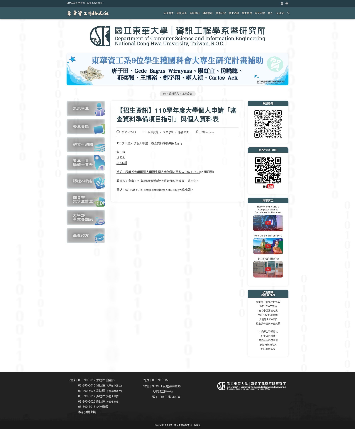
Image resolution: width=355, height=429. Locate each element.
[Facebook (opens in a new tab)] (282, 3)
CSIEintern (207, 132)
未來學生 (168, 132)
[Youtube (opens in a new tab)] (286, 3)
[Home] (164, 93)
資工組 (120, 152)
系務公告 (187, 93)
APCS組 (121, 163)
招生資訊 (153, 132)
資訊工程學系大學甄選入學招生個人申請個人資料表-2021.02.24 (158, 172)
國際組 (120, 157)
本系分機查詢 (87, 412)
